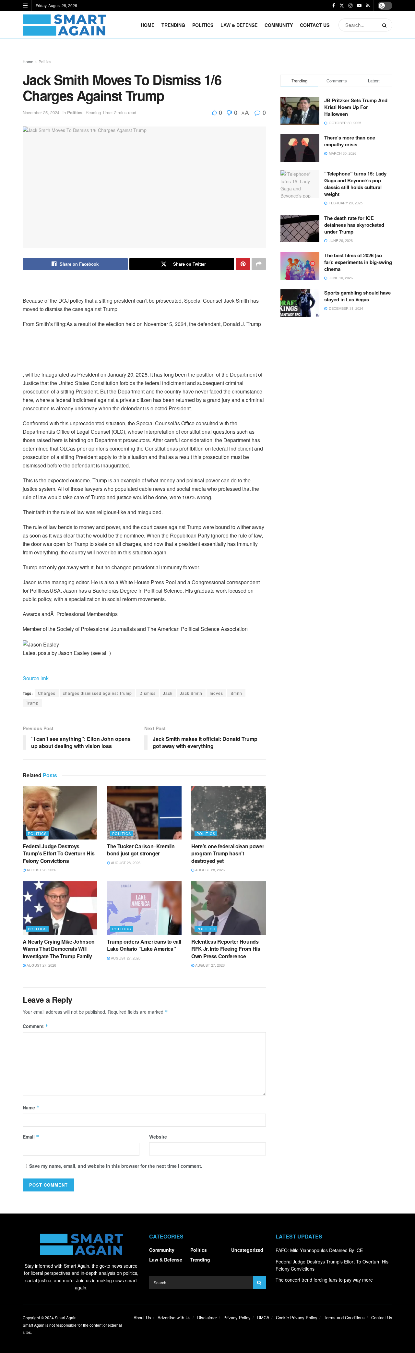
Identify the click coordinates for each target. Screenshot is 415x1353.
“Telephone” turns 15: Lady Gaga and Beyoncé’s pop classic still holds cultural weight (355, 184)
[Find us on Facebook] (333, 5)
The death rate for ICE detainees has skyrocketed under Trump (354, 224)
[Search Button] (385, 24)
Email (31, 1136)
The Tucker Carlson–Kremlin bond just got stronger (141, 849)
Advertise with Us (174, 1317)
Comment (35, 1026)
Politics (202, 25)
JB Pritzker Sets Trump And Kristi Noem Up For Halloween (355, 107)
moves (216, 693)
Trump (32, 703)
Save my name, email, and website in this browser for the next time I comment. (115, 1166)
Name (31, 1107)
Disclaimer (207, 1317)
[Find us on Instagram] (350, 5)
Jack (167, 693)
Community (279, 25)
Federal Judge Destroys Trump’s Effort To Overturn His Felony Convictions (58, 853)
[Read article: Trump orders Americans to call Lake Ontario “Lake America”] (144, 908)
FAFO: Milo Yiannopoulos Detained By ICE (319, 1250)
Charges (46, 693)
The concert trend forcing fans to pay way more (324, 1279)
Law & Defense (238, 25)
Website (158, 1136)
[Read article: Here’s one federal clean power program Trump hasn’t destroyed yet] (228, 812)
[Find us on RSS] (368, 5)
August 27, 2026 (41, 965)
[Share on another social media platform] (259, 264)
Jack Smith (191, 693)
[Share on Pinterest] (243, 264)
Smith (236, 693)
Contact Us (314, 25)
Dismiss (147, 693)
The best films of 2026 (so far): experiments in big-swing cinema (358, 262)
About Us (142, 1317)
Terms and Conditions (344, 1317)
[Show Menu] (25, 5)
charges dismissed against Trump (97, 693)
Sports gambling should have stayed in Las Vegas (357, 296)
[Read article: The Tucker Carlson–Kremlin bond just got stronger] (144, 812)
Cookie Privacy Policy (296, 1317)
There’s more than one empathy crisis (349, 141)
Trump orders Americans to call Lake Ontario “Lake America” (144, 945)
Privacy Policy (237, 1317)
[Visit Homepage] (64, 25)
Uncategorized (247, 1250)
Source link (36, 678)
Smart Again (66, 1317)
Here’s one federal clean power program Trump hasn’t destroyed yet (227, 853)
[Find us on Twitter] (341, 5)
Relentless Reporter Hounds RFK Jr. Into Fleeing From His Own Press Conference (225, 949)
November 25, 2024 (41, 112)
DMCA (263, 1317)
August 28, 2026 (41, 869)
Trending (173, 25)
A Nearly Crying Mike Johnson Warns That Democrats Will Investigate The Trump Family (59, 949)
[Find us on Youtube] (359, 5)
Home (147, 25)
